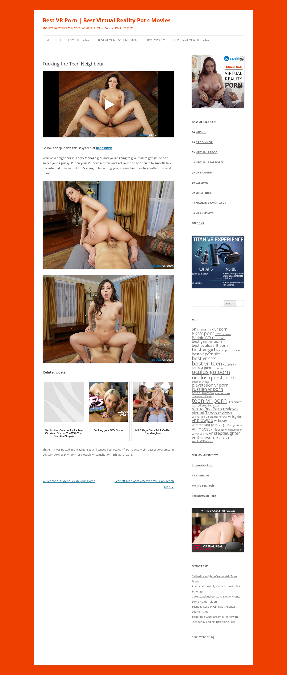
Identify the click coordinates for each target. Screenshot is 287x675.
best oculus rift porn (119, 449)
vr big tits (235, 416)
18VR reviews (223, 334)
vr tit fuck (224, 438)
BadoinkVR (104, 148)
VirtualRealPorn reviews (215, 409)
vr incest (201, 429)
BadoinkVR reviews (208, 337)
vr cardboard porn (205, 425)
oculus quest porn (214, 377)
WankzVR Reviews (202, 441)
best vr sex (154, 449)
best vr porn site (206, 353)
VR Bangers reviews (216, 416)
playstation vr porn (210, 385)
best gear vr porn (207, 341)
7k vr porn (218, 329)
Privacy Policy (155, 40)
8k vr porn (203, 333)
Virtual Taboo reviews (212, 412)
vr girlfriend (236, 425)
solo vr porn (222, 393)
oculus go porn (211, 372)
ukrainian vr (235, 401)
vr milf (195, 433)
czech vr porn (201, 368)
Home (46, 40)
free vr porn (218, 368)
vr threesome (205, 437)
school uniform (203, 393)
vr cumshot (99, 454)
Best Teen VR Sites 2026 (74, 40)
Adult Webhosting (203, 637)
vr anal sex (198, 417)
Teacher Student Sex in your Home (69, 481)
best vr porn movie (228, 350)
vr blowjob (84, 454)
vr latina (217, 429)
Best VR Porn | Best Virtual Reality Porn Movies (107, 20)
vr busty (220, 420)
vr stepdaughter (224, 433)
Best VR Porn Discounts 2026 (117, 40)
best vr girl (139, 449)
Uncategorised (83, 449)
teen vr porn (68, 454)
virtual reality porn (205, 405)
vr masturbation (233, 429)
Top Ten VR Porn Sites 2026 (191, 40)
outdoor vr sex (200, 381)
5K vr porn (200, 329)
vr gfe (224, 424)
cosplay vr (230, 364)
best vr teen (207, 363)
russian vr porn (207, 389)
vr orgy (204, 433)
